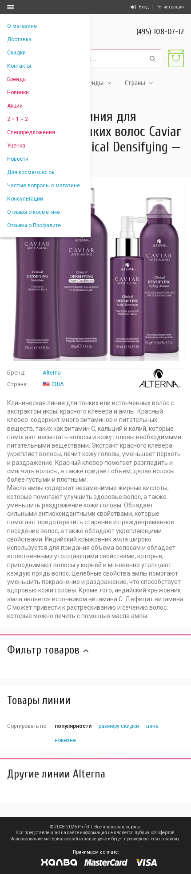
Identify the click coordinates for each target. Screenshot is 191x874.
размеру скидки (119, 726)
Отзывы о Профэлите (34, 225)
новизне (65, 740)
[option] (95, 273)
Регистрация (170, 6)
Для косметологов (31, 172)
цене (152, 726)
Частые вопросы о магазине (43, 185)
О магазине (22, 26)
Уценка (16, 146)
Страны (135, 83)
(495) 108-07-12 (160, 31)
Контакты (19, 66)
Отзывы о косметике (33, 212)
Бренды (17, 79)
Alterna (52, 372)
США (58, 384)
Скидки (16, 53)
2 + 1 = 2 (17, 119)
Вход (144, 6)
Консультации (25, 199)
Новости (17, 159)
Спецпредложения (31, 132)
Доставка (19, 39)
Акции (15, 106)
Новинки (18, 92)
